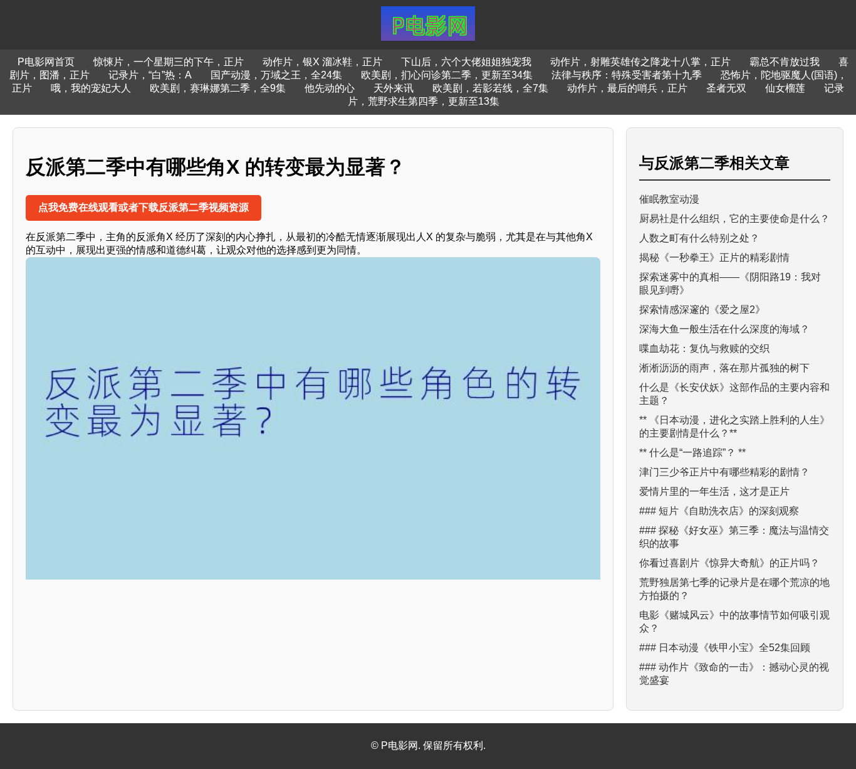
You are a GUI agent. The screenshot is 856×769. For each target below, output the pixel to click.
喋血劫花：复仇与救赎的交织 (704, 348)
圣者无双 (726, 88)
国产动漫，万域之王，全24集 (276, 75)
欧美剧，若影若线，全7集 (490, 88)
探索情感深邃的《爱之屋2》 (702, 309)
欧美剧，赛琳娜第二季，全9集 (218, 88)
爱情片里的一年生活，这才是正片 (714, 491)
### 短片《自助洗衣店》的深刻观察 (719, 511)
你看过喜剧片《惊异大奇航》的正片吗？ (729, 563)
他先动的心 (330, 88)
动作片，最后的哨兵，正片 (627, 88)
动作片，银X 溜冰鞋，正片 (322, 61)
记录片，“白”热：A (150, 75)
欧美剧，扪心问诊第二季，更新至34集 (447, 75)
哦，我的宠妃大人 (91, 88)
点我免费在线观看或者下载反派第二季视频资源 (143, 207)
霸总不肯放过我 (784, 61)
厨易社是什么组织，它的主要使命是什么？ (734, 218)
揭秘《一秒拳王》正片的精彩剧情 (714, 257)
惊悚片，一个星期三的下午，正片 (168, 61)
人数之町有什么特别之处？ (699, 238)
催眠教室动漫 (669, 199)
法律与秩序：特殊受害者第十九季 (626, 75)
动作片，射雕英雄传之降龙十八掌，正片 (640, 61)
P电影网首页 (46, 61)
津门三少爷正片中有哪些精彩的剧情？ (724, 472)
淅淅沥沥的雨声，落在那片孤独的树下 (724, 368)
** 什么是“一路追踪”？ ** (692, 452)
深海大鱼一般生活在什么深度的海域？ (724, 329)
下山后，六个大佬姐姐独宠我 (466, 61)
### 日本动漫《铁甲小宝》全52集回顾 (724, 647)
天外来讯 (393, 88)
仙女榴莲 (785, 88)
